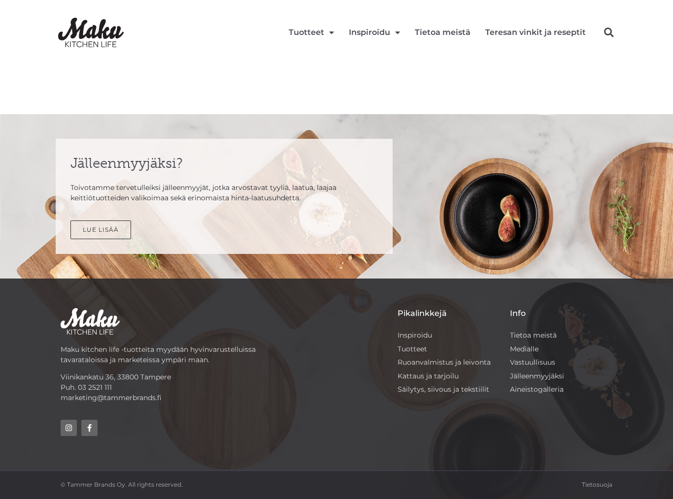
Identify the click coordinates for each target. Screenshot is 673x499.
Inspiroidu (369, 32)
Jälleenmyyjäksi (537, 376)
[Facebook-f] (89, 428)
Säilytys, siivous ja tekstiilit (443, 389)
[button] (608, 32)
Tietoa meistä (443, 32)
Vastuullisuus (532, 362)
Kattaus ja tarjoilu (428, 376)
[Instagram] (69, 428)
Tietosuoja (597, 484)
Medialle (524, 348)
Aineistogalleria (537, 389)
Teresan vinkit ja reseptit (535, 32)
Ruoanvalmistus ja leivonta (444, 362)
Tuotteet (306, 32)
